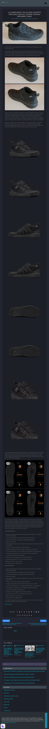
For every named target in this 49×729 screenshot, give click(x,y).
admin (17, 18)
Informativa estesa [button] (12, 722)
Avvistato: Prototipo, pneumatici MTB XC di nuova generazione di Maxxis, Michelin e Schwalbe (19, 651)
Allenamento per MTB (8, 698)
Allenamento (6, 693)
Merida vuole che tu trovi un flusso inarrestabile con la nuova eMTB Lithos (19, 683)
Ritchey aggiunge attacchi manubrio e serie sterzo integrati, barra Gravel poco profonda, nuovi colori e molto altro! (8, 651)
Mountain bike (27, 18)
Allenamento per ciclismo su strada (11, 696)
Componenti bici (7, 710)
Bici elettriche (6, 704)
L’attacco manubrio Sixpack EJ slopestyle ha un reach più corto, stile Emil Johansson (40, 650)
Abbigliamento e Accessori (9, 690)
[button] (3, 726)
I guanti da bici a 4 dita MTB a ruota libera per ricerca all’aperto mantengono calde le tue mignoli (24, 671)
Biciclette (6, 707)
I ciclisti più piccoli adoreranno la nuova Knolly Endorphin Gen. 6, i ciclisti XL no (29, 654)
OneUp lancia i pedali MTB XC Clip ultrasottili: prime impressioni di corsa (19, 677)
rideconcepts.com (8, 604)
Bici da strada (6, 701)
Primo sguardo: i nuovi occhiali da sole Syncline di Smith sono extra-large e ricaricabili (22, 680)
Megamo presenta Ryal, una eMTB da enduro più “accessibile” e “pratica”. (19, 674)
